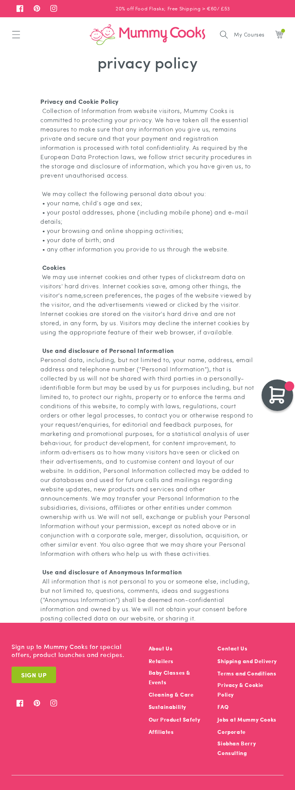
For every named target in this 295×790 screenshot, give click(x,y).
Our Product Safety (175, 719)
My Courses (249, 34)
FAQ (223, 707)
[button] (16, 34)
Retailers (161, 661)
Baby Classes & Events (170, 677)
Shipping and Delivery (247, 661)
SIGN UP (33, 674)
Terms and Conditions (246, 673)
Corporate (231, 732)
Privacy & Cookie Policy (240, 690)
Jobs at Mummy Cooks (246, 719)
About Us (161, 648)
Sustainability (167, 707)
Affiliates (161, 732)
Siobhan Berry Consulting (236, 748)
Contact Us (232, 648)
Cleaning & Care (171, 694)
